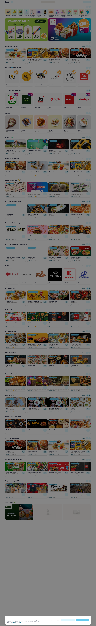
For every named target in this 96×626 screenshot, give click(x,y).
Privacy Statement (17, 622)
